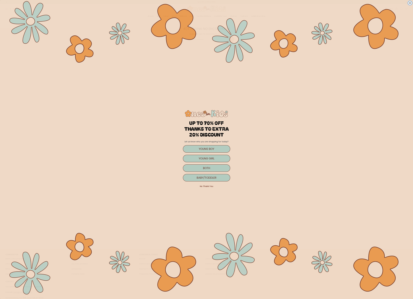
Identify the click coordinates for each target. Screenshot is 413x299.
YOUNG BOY (206, 149)
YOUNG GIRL (206, 158)
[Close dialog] (410, 3)
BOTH (206, 168)
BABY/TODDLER (206, 178)
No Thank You (206, 186)
